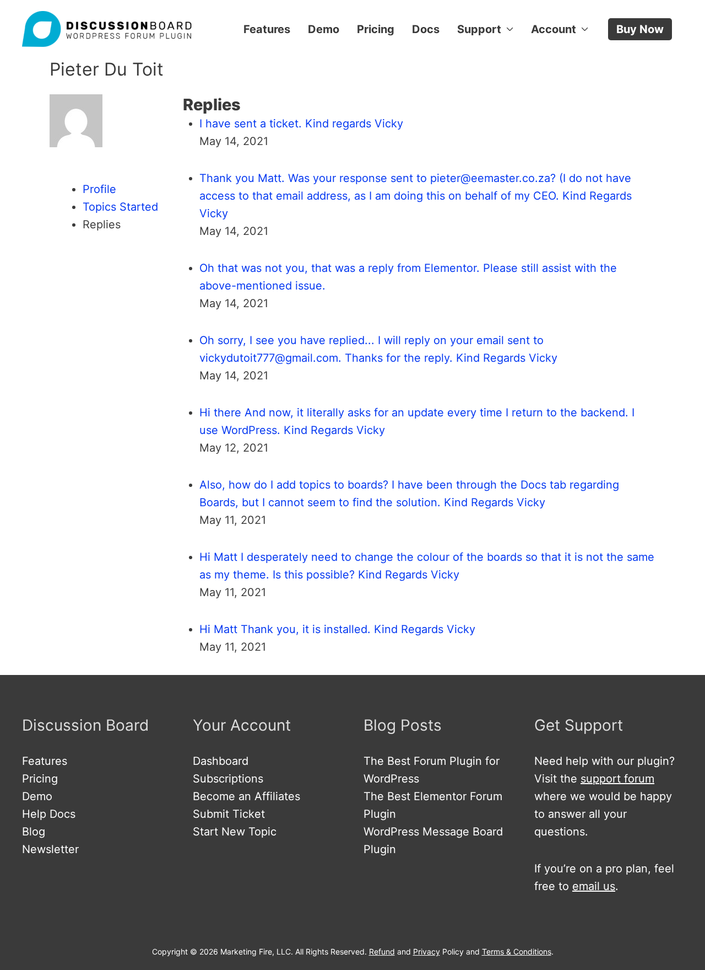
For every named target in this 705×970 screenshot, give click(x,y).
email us (593, 886)
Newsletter (50, 849)
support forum (617, 778)
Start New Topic (234, 831)
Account (553, 29)
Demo (323, 29)
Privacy (426, 951)
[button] (640, 29)
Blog (33, 831)
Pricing (375, 29)
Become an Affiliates (246, 796)
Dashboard (220, 761)
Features (266, 29)
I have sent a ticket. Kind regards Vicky (301, 123)
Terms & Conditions (516, 951)
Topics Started (120, 206)
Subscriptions (228, 778)
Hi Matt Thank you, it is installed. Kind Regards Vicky (337, 629)
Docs (426, 29)
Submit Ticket (229, 814)
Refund (382, 951)
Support (479, 29)
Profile (99, 189)
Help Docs (48, 814)
